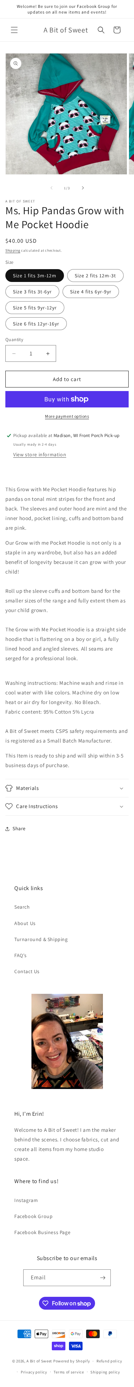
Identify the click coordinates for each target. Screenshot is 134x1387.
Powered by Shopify (71, 1360)
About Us (25, 923)
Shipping (12, 250)
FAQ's (20, 955)
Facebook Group (33, 1216)
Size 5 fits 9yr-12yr (35, 307)
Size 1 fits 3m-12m (34, 275)
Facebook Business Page (42, 1232)
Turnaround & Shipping (41, 939)
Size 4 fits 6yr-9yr (90, 291)
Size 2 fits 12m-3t (95, 275)
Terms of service (69, 1372)
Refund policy (109, 1360)
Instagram (26, 1200)
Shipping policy (105, 1372)
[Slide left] (51, 188)
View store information (39, 454)
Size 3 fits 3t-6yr (32, 291)
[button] (14, 30)
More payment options (67, 416)
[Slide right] (83, 188)
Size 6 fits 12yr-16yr (36, 323)
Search (22, 907)
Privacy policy (34, 1372)
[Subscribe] (102, 1277)
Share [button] (19, 828)
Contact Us (27, 971)
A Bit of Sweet (39, 1360)
